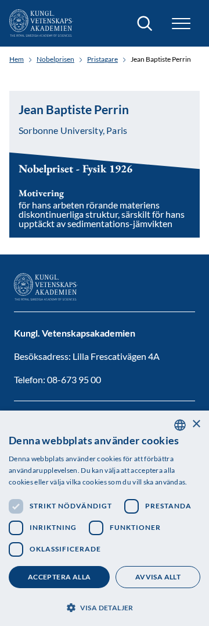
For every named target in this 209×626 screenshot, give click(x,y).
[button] (104, 606)
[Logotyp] (41, 23)
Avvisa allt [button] (158, 576)
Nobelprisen (55, 59)
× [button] (196, 424)
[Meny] (181, 23)
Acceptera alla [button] (59, 576)
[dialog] (104, 518)
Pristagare (102, 59)
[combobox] (180, 425)
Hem (16, 59)
